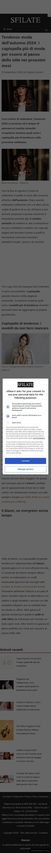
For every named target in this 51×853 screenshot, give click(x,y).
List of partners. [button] (39, 438)
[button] (25, 423)
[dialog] (26, 426)
